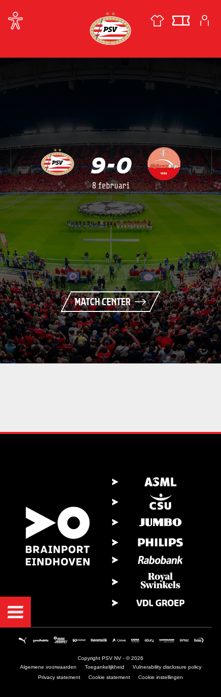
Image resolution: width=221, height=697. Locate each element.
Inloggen (204, 20)
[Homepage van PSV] (110, 28)
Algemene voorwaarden (48, 667)
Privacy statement (59, 677)
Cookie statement (109, 677)
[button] (15, 612)
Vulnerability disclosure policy (167, 667)
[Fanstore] (157, 20)
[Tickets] (181, 20)
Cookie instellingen (160, 677)
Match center (103, 301)
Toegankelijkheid (104, 667)
